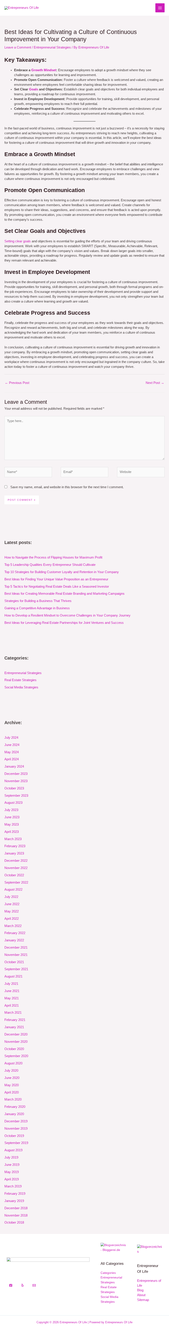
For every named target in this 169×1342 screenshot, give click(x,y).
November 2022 (16, 868)
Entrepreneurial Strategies (52, 47)
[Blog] (150, 1249)
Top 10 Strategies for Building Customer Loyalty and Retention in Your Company (61, 572)
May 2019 (11, 1172)
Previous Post (17, 383)
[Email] (34, 1285)
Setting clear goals (17, 241)
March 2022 (13, 926)
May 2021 (11, 998)
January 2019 (14, 1201)
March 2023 (13, 839)
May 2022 (11, 911)
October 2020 (14, 1049)
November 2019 (16, 1128)
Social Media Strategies (21, 687)
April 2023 (11, 832)
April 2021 (11, 1005)
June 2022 (11, 904)
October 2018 (14, 1222)
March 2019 (13, 1186)
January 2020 (14, 1114)
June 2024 (11, 745)
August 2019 (13, 1150)
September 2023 (16, 795)
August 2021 (13, 976)
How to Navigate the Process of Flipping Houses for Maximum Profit (53, 557)
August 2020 (13, 1063)
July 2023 (11, 810)
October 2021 (14, 962)
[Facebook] (11, 1285)
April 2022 (11, 918)
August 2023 (13, 802)
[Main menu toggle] (160, 8)
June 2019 (11, 1164)
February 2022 (14, 933)
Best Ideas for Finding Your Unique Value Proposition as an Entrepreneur (56, 579)
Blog (140, 1290)
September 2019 (16, 1143)
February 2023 (14, 846)
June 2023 (11, 817)
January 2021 (14, 1027)
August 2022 (13, 889)
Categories (108, 1273)
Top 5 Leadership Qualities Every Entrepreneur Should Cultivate (50, 564)
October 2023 (14, 788)
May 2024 (11, 752)
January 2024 (14, 766)
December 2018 (16, 1208)
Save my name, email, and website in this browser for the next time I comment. (67, 487)
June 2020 (11, 1078)
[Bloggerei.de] (113, 1247)
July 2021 (11, 983)
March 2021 (13, 1012)
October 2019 (14, 1136)
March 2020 (13, 1099)
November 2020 (16, 1041)
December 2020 (16, 1034)
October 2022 (14, 875)
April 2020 (11, 1092)
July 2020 (11, 1070)
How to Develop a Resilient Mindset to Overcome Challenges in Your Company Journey (67, 615)
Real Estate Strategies (20, 680)
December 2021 (16, 947)
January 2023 (14, 853)
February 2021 (14, 1020)
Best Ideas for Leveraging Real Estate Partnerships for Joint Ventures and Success (64, 622)
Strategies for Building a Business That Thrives (38, 601)
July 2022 (11, 897)
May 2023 (11, 824)
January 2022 (14, 940)
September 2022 (16, 882)
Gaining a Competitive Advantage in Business (37, 608)
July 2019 (11, 1157)
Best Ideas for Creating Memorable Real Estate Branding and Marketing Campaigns (64, 593)
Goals (33, 89)
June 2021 (11, 991)
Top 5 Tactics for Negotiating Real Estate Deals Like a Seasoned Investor (56, 586)
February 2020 (14, 1106)
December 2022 (16, 860)
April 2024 (11, 759)
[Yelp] (22, 1285)
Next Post (155, 383)
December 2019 (16, 1121)
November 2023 (16, 781)
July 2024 (11, 737)
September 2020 (16, 1056)
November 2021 (16, 955)
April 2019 (11, 1179)
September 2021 (16, 969)
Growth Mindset (43, 70)
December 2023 (16, 774)
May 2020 (11, 1085)
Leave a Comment (17, 47)
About (141, 1295)
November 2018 (16, 1215)
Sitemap (143, 1300)
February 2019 (14, 1193)
